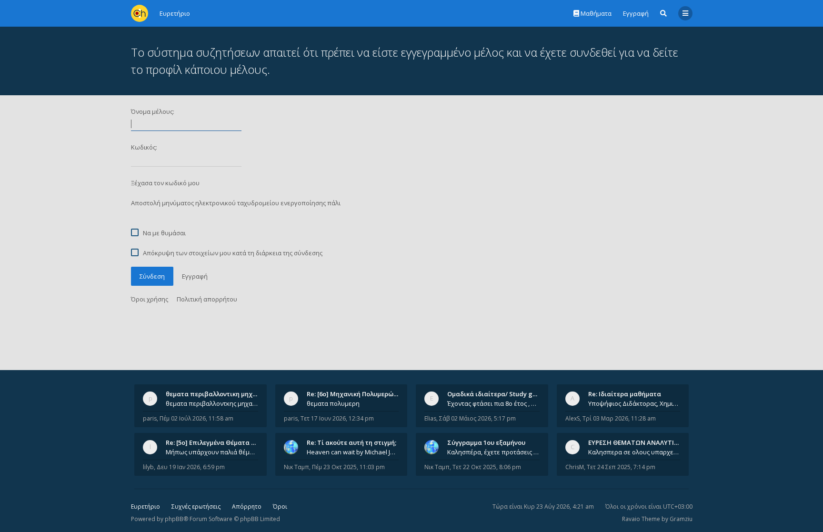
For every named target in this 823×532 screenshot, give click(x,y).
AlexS (572, 418)
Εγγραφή (636, 13)
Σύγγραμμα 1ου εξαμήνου (486, 442)
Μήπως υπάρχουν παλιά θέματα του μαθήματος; (212, 452)
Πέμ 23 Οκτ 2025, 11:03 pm (348, 467)
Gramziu (681, 519)
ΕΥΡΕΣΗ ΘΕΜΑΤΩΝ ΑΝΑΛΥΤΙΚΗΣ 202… (645, 442)
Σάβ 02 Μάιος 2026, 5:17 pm (477, 418)
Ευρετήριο (145, 506)
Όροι (280, 506)
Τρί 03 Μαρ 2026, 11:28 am (619, 418)
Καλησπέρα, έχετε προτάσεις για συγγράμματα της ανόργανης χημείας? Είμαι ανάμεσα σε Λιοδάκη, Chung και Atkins (493, 452)
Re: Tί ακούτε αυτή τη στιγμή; (351, 442)
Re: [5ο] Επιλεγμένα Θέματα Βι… (214, 442)
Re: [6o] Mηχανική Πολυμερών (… (356, 394)
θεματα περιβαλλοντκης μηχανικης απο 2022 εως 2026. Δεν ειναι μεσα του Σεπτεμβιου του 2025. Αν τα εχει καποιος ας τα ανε (212, 403)
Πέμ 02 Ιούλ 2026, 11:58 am (196, 418)
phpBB (174, 519)
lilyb (148, 467)
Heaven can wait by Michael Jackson (353, 452)
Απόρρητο (246, 506)
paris (150, 418)
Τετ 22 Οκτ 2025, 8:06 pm (486, 467)
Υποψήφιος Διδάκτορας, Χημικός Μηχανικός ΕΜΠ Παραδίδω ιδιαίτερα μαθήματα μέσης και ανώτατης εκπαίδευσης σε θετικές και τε (634, 403)
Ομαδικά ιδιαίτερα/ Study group (497, 394)
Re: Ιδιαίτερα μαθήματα (624, 394)
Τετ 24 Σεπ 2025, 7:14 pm (621, 467)
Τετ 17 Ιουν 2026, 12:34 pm (337, 418)
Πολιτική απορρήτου (207, 299)
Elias (430, 418)
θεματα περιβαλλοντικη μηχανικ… (218, 394)
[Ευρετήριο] (139, 13)
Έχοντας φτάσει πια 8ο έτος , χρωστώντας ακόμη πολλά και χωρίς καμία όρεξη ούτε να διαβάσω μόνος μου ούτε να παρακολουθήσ (493, 403)
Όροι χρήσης (149, 299)
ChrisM (574, 467)
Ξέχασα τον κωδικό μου (165, 183)
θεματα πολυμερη (333, 403)
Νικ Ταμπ (296, 467)
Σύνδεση (152, 276)
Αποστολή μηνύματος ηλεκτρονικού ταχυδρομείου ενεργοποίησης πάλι (236, 203)
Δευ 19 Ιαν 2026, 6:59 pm (191, 467)
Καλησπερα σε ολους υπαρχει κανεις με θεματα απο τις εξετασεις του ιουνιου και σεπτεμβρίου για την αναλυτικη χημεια (634, 452)
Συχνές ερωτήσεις (196, 506)
